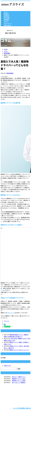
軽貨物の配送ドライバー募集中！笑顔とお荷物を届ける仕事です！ (16, 335)
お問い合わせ (7, 25)
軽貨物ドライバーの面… (19, 380)
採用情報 (6, 16)
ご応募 (2, 290)
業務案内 (6, 14)
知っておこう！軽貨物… (19, 382)
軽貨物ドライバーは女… (19, 379)
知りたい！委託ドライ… (19, 377)
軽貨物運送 (7, 53)
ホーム (6, 12)
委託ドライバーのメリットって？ (19, 350)
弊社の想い (7, 18)
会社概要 (6, 20)
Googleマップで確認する (8, 458)
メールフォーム (6, 36)
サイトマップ (7, 23)
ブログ (6, 21)
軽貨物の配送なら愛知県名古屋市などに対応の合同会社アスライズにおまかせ (15, 445)
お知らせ (7, 365)
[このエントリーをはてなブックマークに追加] (4, 325)
